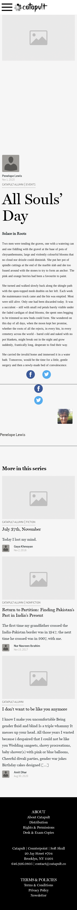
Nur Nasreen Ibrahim (27, 646)
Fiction (30, 522)
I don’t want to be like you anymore (34, 709)
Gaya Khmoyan (23, 546)
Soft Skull (57, 848)
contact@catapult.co (50, 864)
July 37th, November (21, 529)
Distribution (38, 822)
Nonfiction (33, 603)
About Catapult (38, 817)
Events (31, 184)
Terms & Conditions (38, 885)
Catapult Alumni (13, 184)
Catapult (18, 848)
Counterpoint (38, 848)
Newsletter (38, 895)
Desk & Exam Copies (38, 833)
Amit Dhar (20, 772)
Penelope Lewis (12, 176)
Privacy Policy (38, 890)
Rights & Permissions (38, 827)
